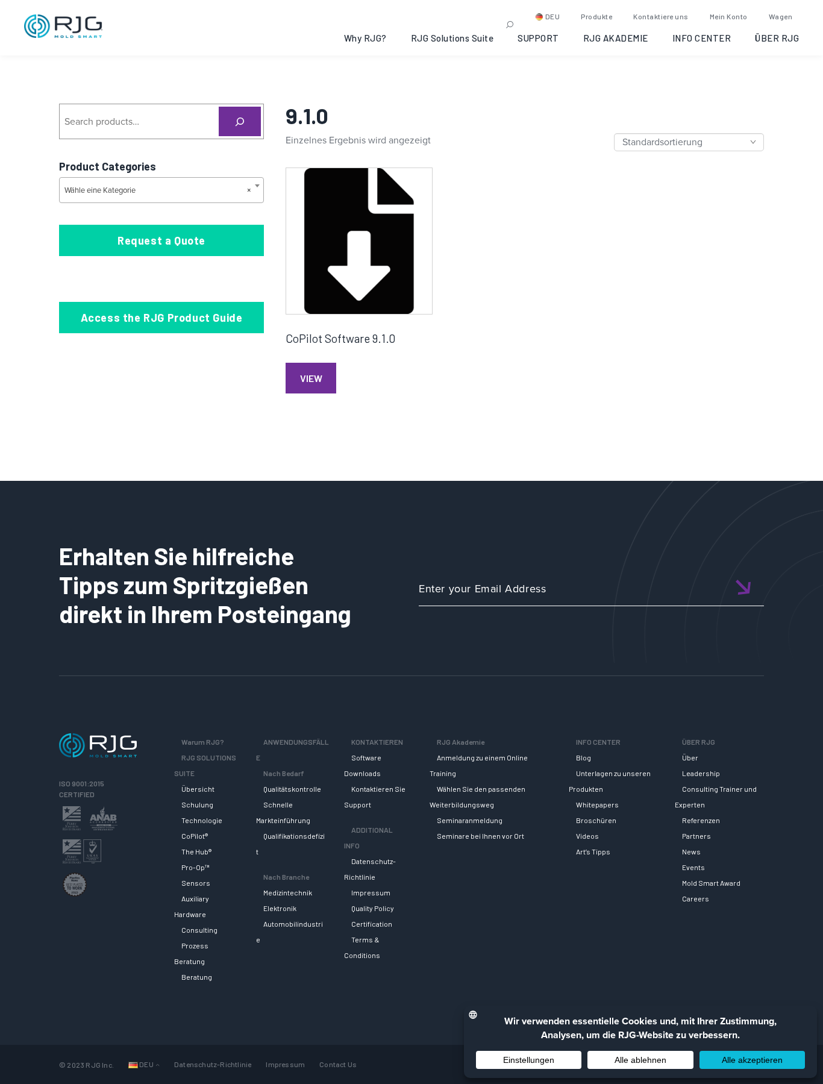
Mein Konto (729, 16)
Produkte (596, 16)
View (311, 378)
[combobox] (161, 190)
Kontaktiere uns (661, 16)
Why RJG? (365, 38)
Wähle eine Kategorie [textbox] (157, 190)
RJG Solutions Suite (452, 38)
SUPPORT (538, 38)
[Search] (240, 121)
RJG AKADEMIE (615, 38)
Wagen (781, 16)
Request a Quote (161, 240)
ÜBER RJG (777, 38)
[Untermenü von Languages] (157, 1064)
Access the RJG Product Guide (162, 317)
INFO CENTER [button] (701, 38)
